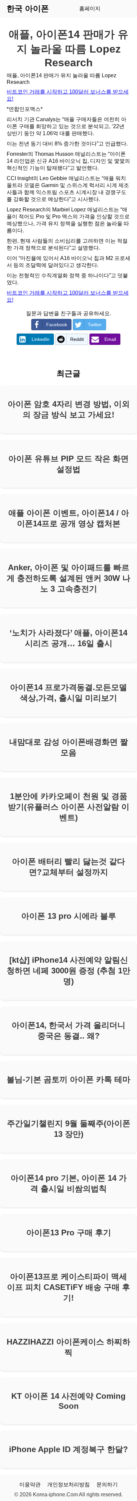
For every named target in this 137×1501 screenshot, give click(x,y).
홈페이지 (89, 8)
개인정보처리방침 (68, 1484)
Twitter (95, 324)
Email (110, 339)
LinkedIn (41, 339)
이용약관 (30, 1484)
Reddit (77, 339)
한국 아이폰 (28, 8)
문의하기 (107, 1484)
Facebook (56, 324)
